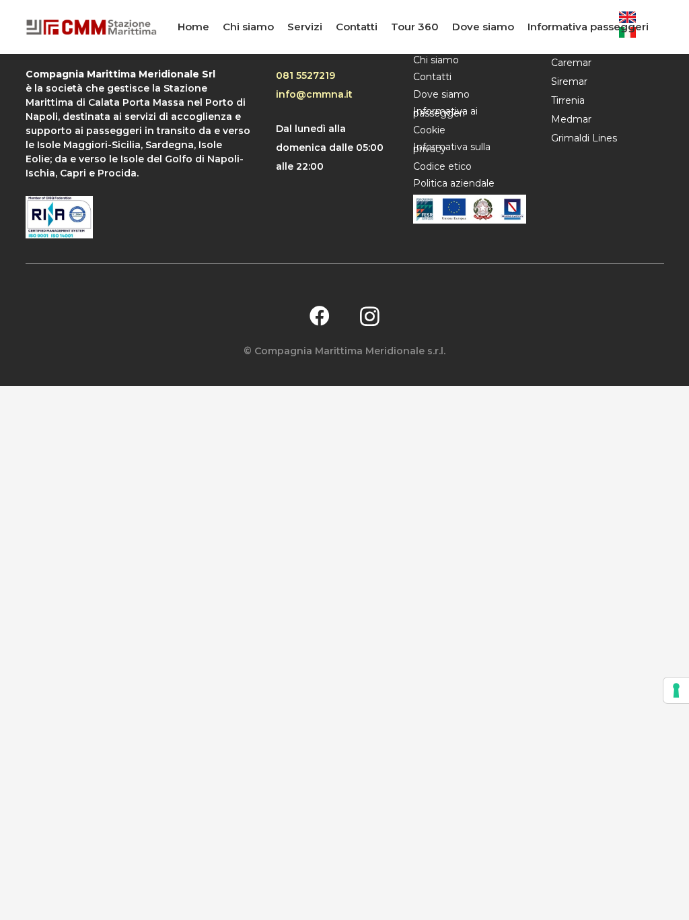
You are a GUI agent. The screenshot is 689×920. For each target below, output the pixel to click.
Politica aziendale (454, 183)
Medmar (571, 119)
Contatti (432, 77)
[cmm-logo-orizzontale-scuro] (91, 27)
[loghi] (469, 209)
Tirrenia (568, 100)
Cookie (429, 130)
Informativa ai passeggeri (445, 112)
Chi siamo (436, 60)
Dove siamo (441, 94)
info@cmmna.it (314, 94)
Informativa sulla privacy (452, 148)
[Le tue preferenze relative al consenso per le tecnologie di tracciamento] (676, 690)
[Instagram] (369, 316)
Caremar (571, 63)
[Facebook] (319, 316)
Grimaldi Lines (584, 138)
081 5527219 (305, 75)
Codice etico (442, 166)
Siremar (569, 81)
